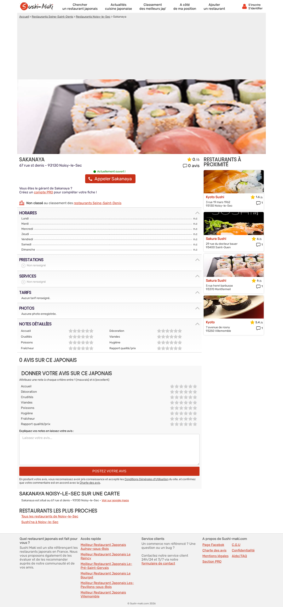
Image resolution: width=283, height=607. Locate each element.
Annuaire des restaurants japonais (38, 6)
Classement (152, 7)
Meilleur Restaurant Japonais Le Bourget (106, 575)
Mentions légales (215, 556)
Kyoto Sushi (215, 197)
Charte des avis (90, 483)
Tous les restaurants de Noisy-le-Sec (49, 516)
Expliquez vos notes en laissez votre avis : (46, 431)
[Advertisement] (141, 50)
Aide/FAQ (239, 556)
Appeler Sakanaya (113, 179)
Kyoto (210, 322)
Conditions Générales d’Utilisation (146, 479)
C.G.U (236, 545)
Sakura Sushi (216, 239)
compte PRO (43, 192)
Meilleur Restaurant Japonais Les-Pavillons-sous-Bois (107, 585)
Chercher (80, 7)
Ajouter (214, 7)
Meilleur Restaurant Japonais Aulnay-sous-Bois (103, 547)
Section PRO (211, 561)
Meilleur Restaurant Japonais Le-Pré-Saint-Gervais (106, 566)
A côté (184, 7)
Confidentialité (243, 550)
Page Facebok (213, 545)
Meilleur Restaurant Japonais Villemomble (103, 594)
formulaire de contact (158, 563)
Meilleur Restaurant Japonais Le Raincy (106, 556)
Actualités (118, 7)
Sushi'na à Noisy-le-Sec (39, 522)
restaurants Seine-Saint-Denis (97, 203)
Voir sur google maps (115, 500)
